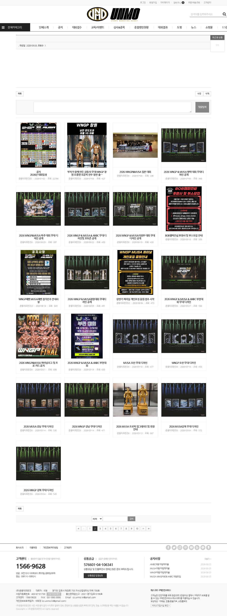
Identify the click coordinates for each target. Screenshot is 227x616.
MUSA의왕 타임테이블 (160, 568)
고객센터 (207, 2)
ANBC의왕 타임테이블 (159, 564)
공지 (60, 27)
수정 (199, 93)
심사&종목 (119, 27)
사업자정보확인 (54, 594)
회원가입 (153, 2)
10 (137, 528)
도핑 (179, 27)
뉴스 (193, 27)
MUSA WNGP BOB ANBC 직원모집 (165, 576)
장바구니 (178, 2)
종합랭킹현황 (141, 27)
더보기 (207, 559)
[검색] (224, 14)
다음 (143, 528)
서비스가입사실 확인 (160, 605)
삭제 (207, 93)
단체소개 (44, 27)
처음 (78, 528)
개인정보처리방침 (50, 547)
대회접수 (77, 27)
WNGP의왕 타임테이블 (160, 572)
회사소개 (19, 547)
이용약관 (33, 547)
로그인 (143, 2)
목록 (20, 93)
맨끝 (148, 528)
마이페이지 (165, 2)
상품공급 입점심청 (95, 575)
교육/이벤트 (97, 27)
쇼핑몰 (209, 27)
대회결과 (163, 27)
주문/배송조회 (194, 2)
